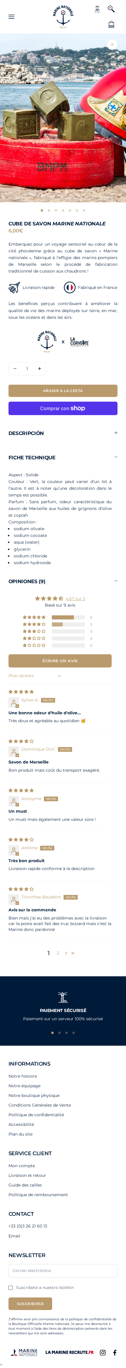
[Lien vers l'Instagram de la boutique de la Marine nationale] (103, 1352)
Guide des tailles (25, 1185)
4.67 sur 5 (75, 598)
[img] (21, 691)
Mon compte (21, 1165)
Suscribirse (30, 1304)
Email (14, 1236)
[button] (34, 617)
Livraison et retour (27, 1175)
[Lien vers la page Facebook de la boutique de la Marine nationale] (115, 1352)
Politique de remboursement (38, 1194)
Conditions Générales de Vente (39, 1105)
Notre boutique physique (33, 1095)
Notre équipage (24, 1085)
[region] (63, 1005)
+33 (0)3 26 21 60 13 (27, 1226)
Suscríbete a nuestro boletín (45, 1287)
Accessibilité (21, 1124)
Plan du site (20, 1134)
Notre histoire (22, 1076)
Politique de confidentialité (36, 1114)
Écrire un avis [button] (60, 660)
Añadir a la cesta (63, 390)
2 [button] (58, 953)
